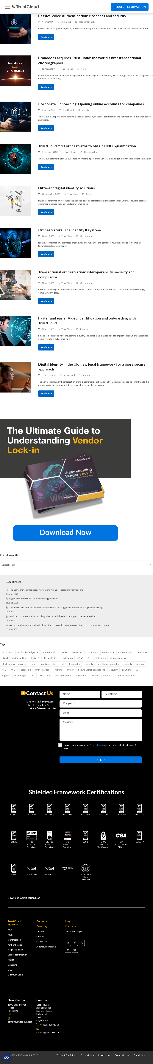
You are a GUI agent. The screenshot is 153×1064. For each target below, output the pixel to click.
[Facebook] (75, 943)
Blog (67, 921)
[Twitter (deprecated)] (82, 943)
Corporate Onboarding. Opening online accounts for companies (91, 104)
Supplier (6, 675)
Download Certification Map (24, 897)
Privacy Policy (87, 1055)
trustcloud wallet (63, 675)
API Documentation (46, 946)
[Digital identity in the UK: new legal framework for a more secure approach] (15, 377)
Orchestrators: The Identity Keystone (69, 230)
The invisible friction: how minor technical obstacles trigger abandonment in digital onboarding (55, 607)
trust (32, 675)
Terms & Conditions (66, 1055)
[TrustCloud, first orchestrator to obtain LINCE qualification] (15, 159)
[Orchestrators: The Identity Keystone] (15, 243)
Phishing (58, 669)
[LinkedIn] (68, 943)
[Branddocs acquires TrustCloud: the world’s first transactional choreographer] (15, 70)
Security (90, 194)
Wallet (11, 959)
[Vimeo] (68, 950)
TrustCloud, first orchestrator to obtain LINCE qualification (87, 146)
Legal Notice (104, 1055)
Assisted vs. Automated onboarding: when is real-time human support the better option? (52, 616)
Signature (12, 964)
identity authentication (109, 664)
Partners (41, 921)
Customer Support (74, 931)
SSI (137, 669)
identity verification (134, 664)
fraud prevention (48, 664)
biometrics (77, 652)
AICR (10, 934)
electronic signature (120, 658)
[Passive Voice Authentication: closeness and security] (15, 28)
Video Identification (17, 954)
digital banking (19, 658)
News (83, 69)
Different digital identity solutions (66, 188)
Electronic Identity (97, 658)
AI (3, 652)
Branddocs (92, 652)
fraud (33, 664)
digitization (67, 658)
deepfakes (142, 652)
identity (89, 664)
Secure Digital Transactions (91, 669)
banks (64, 652)
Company (41, 926)
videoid (95, 675)
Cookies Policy (122, 1055)
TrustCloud (44, 675)
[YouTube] (75, 950)
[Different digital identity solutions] (15, 201)
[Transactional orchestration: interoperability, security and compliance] (15, 285)
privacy (70, 669)
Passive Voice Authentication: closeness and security (82, 16)
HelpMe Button (15, 949)
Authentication (49, 652)
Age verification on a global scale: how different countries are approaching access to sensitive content (59, 625)
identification (74, 664)
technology (20, 675)
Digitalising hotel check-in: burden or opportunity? (33, 598)
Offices (40, 936)
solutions (126, 669)
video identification (125, 675)
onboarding (25, 669)
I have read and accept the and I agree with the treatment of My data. (100, 747)
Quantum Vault (15, 974)
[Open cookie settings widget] (6, 1057)
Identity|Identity (87, 22)
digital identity (50, 658)
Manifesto (41, 941)
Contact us (71, 926)
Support (40, 931)
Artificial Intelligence (27, 652)
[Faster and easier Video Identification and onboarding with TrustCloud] (15, 331)
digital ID (35, 658)
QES (10, 969)
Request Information (130, 6)
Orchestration (91, 152)
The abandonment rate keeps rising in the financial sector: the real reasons (46, 589)
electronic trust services (14, 664)
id (63, 664)
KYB (4, 669)
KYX (10, 929)
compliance (108, 652)
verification (81, 675)
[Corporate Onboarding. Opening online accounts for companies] (15, 117)
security (113, 669)
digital (5, 658)
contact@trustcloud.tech (42, 708)
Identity (85, 110)
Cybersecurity (125, 652)
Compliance (139, 1055)
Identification (14, 939)
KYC (13, 669)
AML (10, 652)
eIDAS (80, 658)
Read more (46, 36)
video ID (107, 675)
